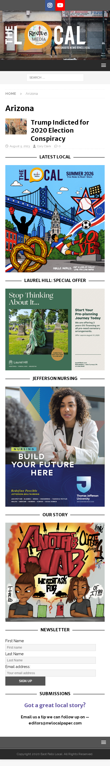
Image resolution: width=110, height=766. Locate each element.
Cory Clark (44, 146)
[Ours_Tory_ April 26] (55, 619)
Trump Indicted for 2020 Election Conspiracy (60, 130)
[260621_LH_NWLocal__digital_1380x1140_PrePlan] (55, 367)
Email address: (17, 667)
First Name (14, 641)
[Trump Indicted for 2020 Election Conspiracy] (16, 126)
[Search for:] (55, 77)
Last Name (14, 654)
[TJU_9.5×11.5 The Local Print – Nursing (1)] (55, 503)
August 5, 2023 (20, 146)
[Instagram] (49, 5)
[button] (103, 65)
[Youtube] (60, 5)
